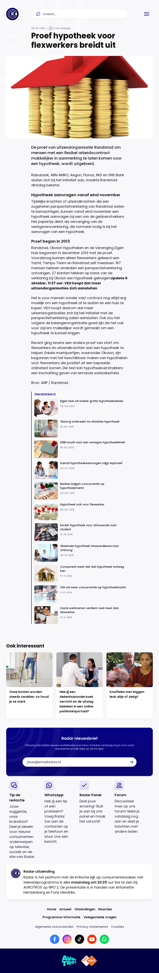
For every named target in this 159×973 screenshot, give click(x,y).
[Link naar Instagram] (67, 939)
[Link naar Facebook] (54, 939)
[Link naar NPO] (89, 961)
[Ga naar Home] (12, 14)
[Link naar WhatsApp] (104, 939)
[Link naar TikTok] (79, 939)
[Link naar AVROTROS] (69, 961)
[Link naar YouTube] (92, 939)
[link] (23, 820)
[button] (146, 14)
